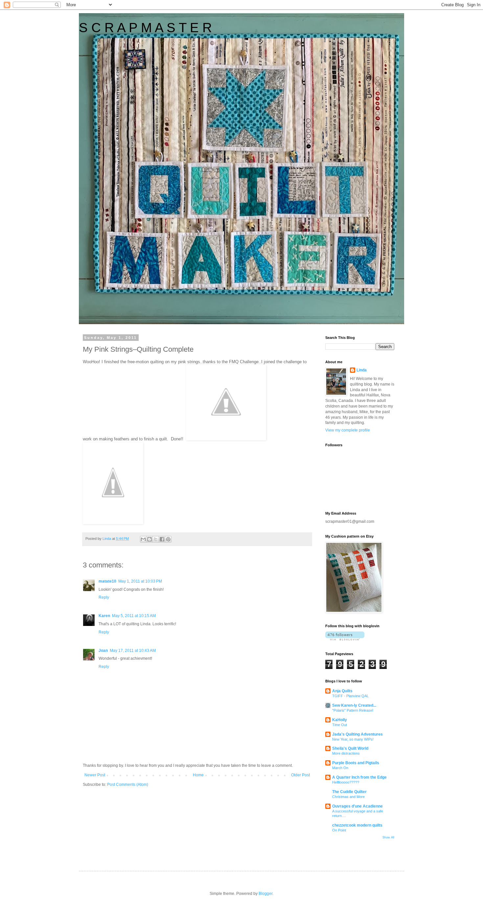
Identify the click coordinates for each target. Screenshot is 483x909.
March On (340, 768)
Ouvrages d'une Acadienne (357, 806)
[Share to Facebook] (162, 539)
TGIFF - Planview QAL (350, 696)
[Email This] (143, 539)
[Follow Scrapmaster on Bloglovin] (344, 639)
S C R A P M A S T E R (145, 27)
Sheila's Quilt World (350, 748)
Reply (104, 597)
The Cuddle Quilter (349, 791)
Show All (388, 837)
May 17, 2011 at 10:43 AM (133, 650)
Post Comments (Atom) (127, 784)
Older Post (300, 775)
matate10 (107, 581)
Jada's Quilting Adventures (357, 734)
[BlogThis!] (149, 539)
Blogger (265, 893)
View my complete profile (347, 430)
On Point (339, 830)
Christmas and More (348, 797)
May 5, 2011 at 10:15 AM (134, 615)
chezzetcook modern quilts (357, 825)
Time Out (339, 725)
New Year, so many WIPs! (353, 739)
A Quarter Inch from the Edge (359, 777)
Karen (104, 615)
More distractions (346, 753)
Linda (361, 370)
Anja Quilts (342, 691)
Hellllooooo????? (345, 782)
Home (198, 775)
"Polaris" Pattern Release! (352, 710)
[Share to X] (155, 539)
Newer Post (94, 775)
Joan (103, 650)
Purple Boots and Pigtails (355, 763)
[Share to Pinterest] (168, 539)
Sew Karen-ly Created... (354, 705)
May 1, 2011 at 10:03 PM (140, 581)
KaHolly (339, 720)
